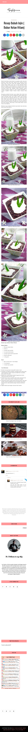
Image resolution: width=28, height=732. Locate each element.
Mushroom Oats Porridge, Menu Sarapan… (9, 665)
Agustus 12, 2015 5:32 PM (13, 471)
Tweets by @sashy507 (6, 645)
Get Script (6, 688)
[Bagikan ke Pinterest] (23, 35)
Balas (7, 475)
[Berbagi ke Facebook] (4, 35)
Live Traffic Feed (11, 657)
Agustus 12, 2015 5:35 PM (18, 480)
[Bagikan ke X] (7, 35)
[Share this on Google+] (10, 35)
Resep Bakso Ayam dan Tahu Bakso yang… (9, 662)
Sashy (8, 31)
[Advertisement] (11, 614)
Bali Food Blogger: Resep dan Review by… (10, 683)
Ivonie (7, 471)
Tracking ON (14, 688)
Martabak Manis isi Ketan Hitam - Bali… (8, 671)
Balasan (9, 477)
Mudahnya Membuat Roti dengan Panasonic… (9, 668)
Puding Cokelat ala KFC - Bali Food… (8, 674)
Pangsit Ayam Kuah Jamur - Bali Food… (10, 677)
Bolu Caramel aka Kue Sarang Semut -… (8, 660)
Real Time (10, 688)
